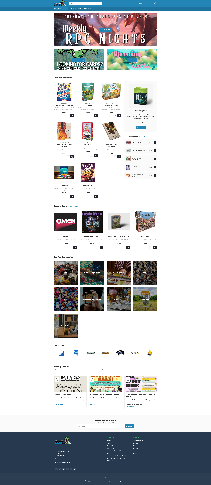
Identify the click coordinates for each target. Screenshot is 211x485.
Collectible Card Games (86, 288)
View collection (78, 78)
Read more (58, 404)
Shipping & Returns (111, 445)
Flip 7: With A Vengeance (64, 105)
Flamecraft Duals (111, 105)
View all (141, 136)
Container (87, 144)
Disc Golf (135, 288)
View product (140, 127)
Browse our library (79, 60)
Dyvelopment (123, 481)
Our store (73, 8)
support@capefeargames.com (64, 462)
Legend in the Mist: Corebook (111, 145)
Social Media (110, 443)
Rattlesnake (87, 186)
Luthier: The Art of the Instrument (64, 145)
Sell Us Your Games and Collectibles (116, 458)
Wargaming (109, 288)
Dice (55, 288)
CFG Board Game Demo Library (114, 461)
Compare (135, 450)
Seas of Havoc (145, 236)
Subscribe (130, 426)
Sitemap (109, 453)
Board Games (110, 261)
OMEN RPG (65, 236)
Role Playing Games (85, 261)
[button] (55, 30)
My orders (135, 443)
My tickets (135, 445)
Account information (138, 440)
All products (136, 453)
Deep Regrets (141, 110)
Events (79, 8)
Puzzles (135, 261)
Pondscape (88, 105)
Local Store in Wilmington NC (114, 450)
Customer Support (111, 448)
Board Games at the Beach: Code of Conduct (118, 455)
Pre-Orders (56, 314)
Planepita (64, 186)
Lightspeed (111, 481)
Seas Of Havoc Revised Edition (118, 236)
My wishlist (135, 448)
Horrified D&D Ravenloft (92, 236)
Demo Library (87, 8)
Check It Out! (132, 60)
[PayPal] (105, 477)
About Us (109, 440)
